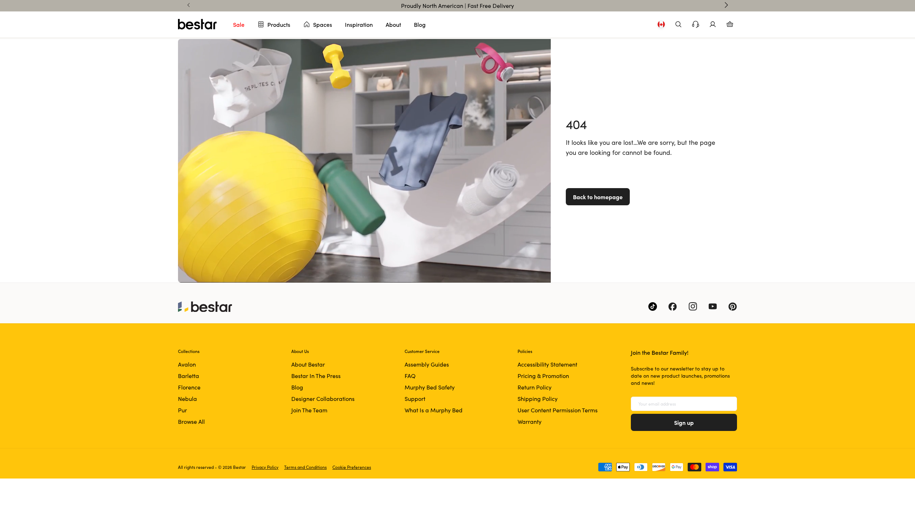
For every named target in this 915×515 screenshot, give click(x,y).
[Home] (197, 24)
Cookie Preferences (351, 467)
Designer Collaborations (323, 398)
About (393, 24)
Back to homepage (598, 197)
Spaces (322, 24)
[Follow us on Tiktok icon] (652, 306)
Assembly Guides (427, 364)
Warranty (529, 421)
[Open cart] (730, 24)
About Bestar (308, 364)
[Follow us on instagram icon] (692, 306)
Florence (189, 387)
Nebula (187, 398)
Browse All (191, 421)
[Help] (695, 24)
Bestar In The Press (316, 375)
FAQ (410, 375)
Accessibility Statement (547, 364)
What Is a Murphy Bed (434, 410)
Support (415, 398)
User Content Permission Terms (558, 410)
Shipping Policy (538, 398)
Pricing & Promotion (543, 375)
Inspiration (359, 24)
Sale (238, 24)
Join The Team (309, 410)
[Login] (713, 24)
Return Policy (535, 387)
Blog (420, 24)
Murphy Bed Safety (430, 387)
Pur (182, 410)
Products (278, 24)
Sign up (684, 422)
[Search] (678, 24)
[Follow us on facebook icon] (672, 306)
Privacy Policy (265, 467)
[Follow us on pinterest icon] (732, 306)
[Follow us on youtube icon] (712, 306)
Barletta (188, 375)
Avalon (187, 364)
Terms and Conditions (305, 467)
